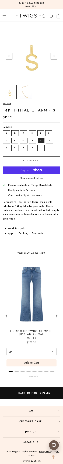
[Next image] (54, 56)
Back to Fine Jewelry (34, 393)
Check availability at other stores (24, 195)
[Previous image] (9, 56)
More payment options (31, 178)
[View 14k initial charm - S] (10, 92)
